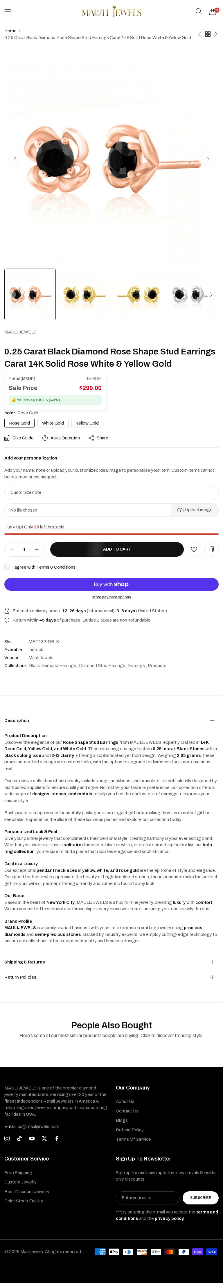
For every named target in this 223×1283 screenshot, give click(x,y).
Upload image (199, 509)
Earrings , (137, 665)
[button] (207, 158)
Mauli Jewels (20, 332)
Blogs (122, 1120)
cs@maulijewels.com (31, 1126)
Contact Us (127, 1111)
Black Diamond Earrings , (53, 665)
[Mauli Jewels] (111, 11)
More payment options (111, 597)
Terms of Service (133, 1139)
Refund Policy (130, 1130)
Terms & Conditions (55, 567)
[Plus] (37, 549)
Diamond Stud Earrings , (103, 665)
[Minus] (12, 549)
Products (157, 665)
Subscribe (200, 1198)
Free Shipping (18, 1172)
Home (10, 31)
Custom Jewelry (20, 1182)
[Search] (199, 11)
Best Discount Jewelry (26, 1191)
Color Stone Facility (23, 1201)
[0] (212, 11)
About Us (125, 1101)
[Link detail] (7, 1139)
